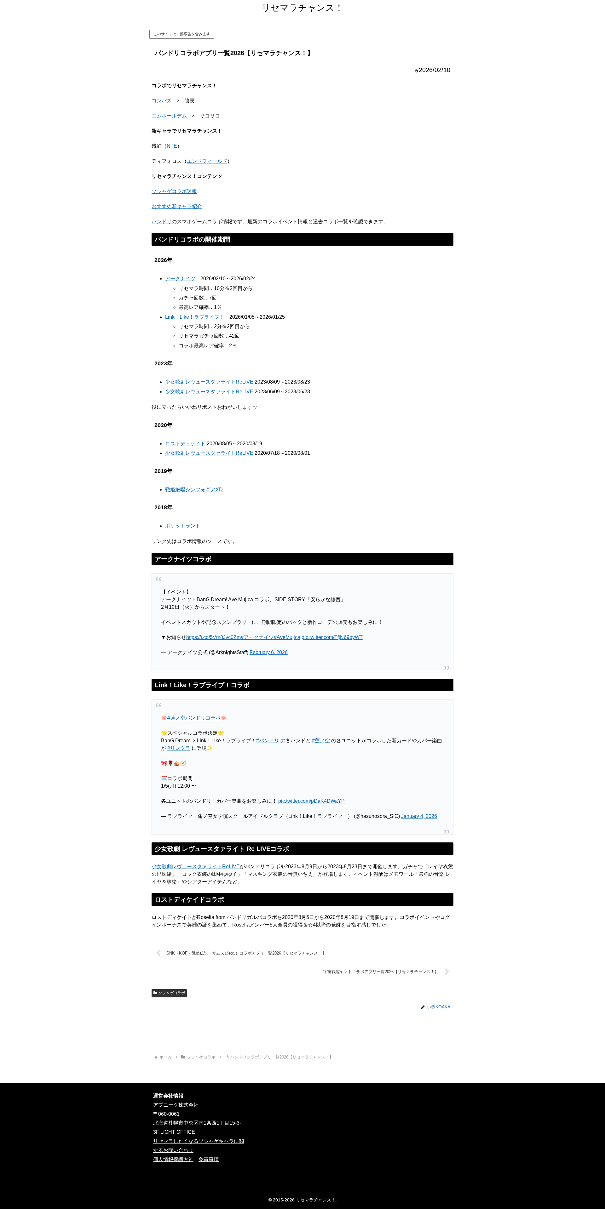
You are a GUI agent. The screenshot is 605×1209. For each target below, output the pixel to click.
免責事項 (209, 1159)
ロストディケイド (185, 443)
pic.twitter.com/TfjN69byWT (332, 637)
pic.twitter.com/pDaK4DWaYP (311, 801)
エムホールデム (169, 115)
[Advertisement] (302, 1032)
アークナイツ (180, 278)
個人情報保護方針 (173, 1159)
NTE (172, 146)
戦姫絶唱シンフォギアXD (194, 489)
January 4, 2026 (419, 816)
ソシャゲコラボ (171, 993)
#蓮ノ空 (321, 740)
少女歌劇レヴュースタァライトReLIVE (209, 382)
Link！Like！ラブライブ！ (194, 317)
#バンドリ (267, 740)
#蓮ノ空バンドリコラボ (194, 718)
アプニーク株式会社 (176, 1105)
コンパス (162, 100)
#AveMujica (287, 637)
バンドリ (162, 221)
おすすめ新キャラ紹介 (177, 206)
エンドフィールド (207, 161)
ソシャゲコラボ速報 (174, 191)
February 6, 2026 (269, 652)
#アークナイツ (257, 637)
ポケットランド (182, 525)
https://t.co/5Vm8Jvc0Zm (213, 637)
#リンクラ (178, 748)
